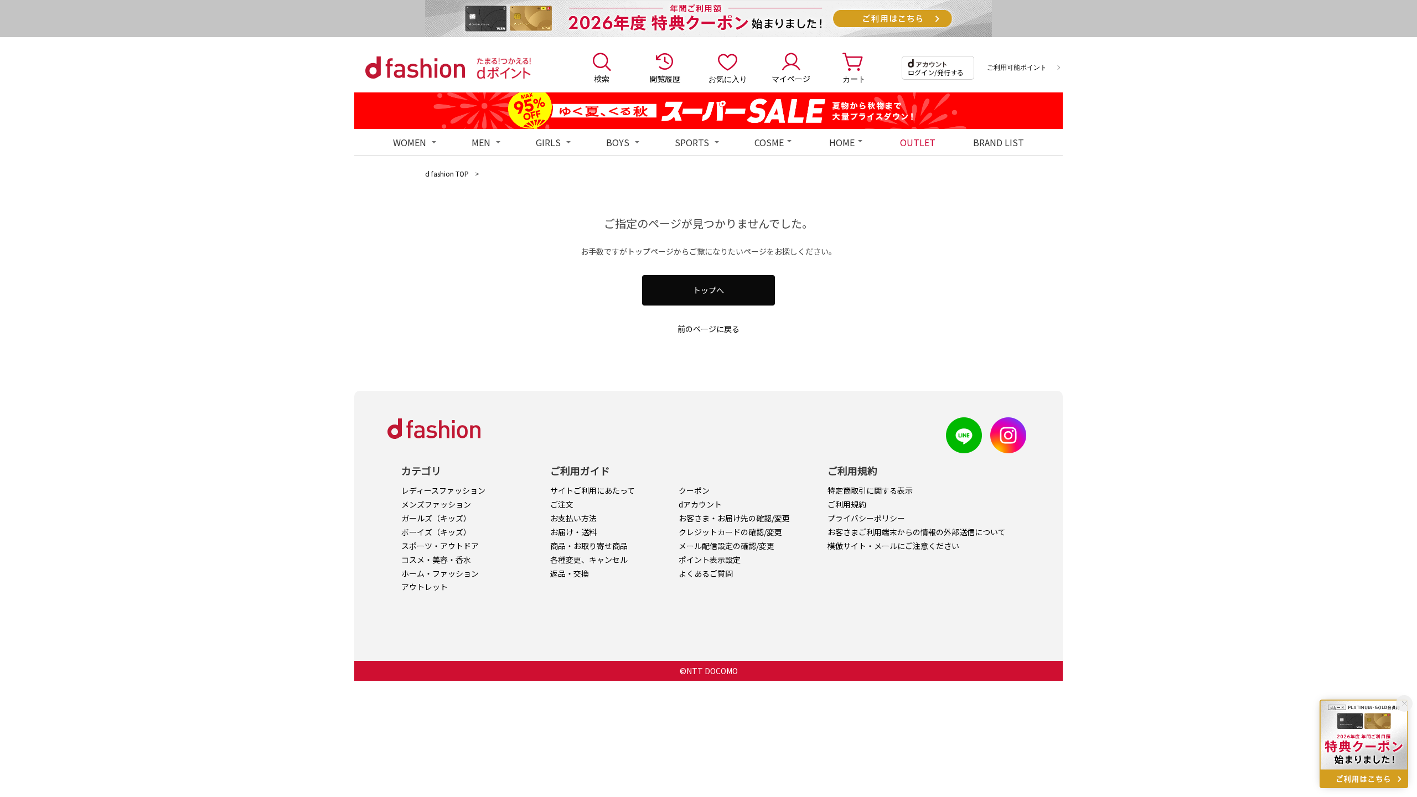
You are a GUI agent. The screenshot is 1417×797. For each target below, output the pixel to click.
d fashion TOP (447, 173)
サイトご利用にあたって (592, 490)
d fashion (415, 67)
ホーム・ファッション (440, 573)
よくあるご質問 (706, 573)
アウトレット (424, 586)
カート (854, 78)
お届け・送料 (573, 531)
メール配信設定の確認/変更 (726, 545)
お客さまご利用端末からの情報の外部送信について (917, 531)
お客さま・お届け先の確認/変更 (734, 518)
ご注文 (561, 504)
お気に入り (727, 78)
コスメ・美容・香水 (436, 559)
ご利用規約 (847, 504)
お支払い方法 (573, 518)
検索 (601, 78)
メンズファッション (436, 504)
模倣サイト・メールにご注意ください (893, 545)
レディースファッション (443, 490)
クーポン (694, 490)
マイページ (791, 78)
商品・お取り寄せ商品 (589, 545)
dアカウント (700, 504)
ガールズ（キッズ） (436, 518)
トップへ (708, 290)
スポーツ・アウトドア (440, 545)
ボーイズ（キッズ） (436, 531)
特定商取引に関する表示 (870, 490)
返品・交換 (569, 573)
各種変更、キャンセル (589, 559)
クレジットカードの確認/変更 (730, 531)
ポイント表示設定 (710, 559)
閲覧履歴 (664, 78)
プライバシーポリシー (866, 518)
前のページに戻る (708, 328)
